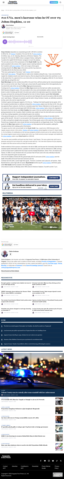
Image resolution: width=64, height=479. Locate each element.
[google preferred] (8, 32)
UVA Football (5, 398)
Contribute (54, 2)
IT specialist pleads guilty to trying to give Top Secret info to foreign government (24, 427)
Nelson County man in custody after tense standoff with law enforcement (28, 393)
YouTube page (52, 263)
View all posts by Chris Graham (10, 271)
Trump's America (6, 425)
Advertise (15, 466)
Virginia (13, 54)
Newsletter (35, 466)
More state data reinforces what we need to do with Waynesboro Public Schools (24, 445)
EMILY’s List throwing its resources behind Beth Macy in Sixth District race (23, 436)
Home (2, 10)
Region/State (5, 15)
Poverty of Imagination (49, 261)
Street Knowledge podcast (34, 265)
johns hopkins (37, 54)
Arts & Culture (6, 407)
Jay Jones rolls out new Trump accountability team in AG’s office (20, 418)
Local (3, 390)
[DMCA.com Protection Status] (58, 474)
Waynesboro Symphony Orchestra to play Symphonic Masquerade (20, 409)
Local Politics (6, 443)
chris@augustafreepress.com (10, 267)
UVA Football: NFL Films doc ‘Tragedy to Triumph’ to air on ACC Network (22, 399)
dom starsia (11, 74)
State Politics (5, 416)
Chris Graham (7, 286)
